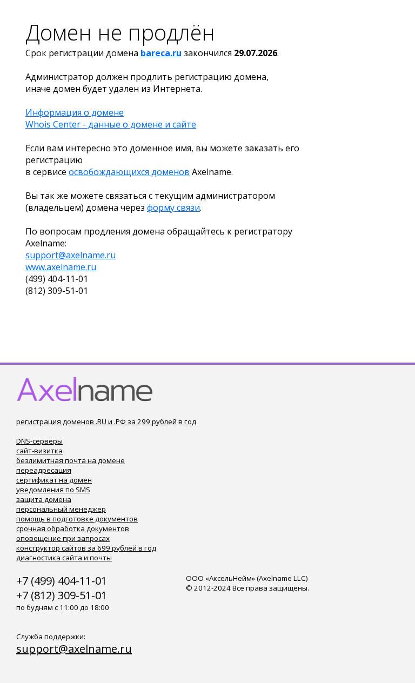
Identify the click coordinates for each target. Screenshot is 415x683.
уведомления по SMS (53, 489)
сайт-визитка (39, 451)
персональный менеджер (61, 509)
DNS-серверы (39, 441)
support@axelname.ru (70, 255)
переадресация (43, 470)
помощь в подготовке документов (77, 519)
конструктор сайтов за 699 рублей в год (86, 548)
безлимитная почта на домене (70, 460)
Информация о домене (74, 112)
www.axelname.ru (60, 267)
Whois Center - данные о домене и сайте (110, 124)
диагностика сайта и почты (64, 558)
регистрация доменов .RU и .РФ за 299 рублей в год (106, 421)
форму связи (173, 207)
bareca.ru (161, 53)
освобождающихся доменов (129, 172)
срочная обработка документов (72, 528)
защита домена (43, 499)
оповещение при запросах (63, 538)
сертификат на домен (54, 480)
